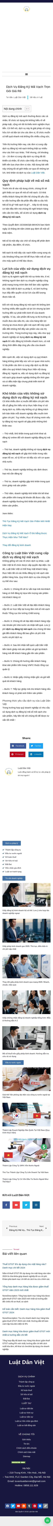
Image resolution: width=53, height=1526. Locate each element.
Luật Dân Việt (37, 173)
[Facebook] (7, 1506)
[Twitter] (12, 1506)
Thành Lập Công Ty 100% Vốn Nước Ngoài (20, 1165)
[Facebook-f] (6, 1205)
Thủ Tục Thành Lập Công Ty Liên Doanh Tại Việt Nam (25, 1172)
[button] (27, 74)
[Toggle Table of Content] (26, 109)
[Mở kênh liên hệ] (47, 1520)
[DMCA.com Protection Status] (18, 1462)
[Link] (45, 1506)
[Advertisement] (26, 43)
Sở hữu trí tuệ (36, 97)
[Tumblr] (29, 1506)
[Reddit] (23, 1506)
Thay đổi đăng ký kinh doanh (16, 545)
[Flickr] (40, 1506)
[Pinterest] (34, 1506)
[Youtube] (18, 1506)
